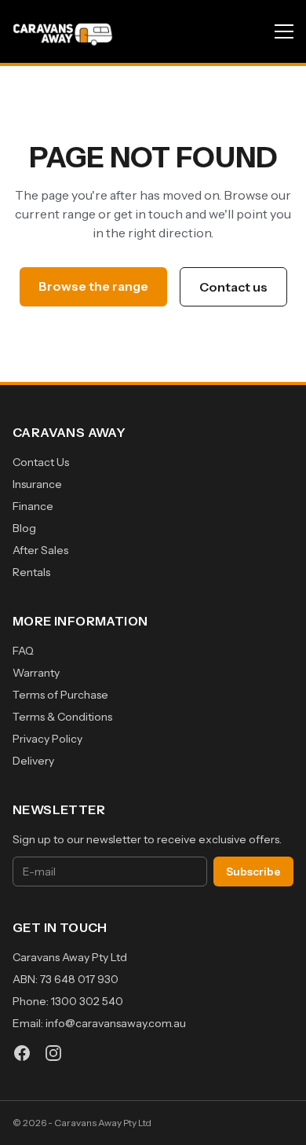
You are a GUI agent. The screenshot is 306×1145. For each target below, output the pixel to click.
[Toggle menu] (284, 31)
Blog (24, 528)
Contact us (233, 287)
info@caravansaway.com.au (116, 1023)
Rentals (31, 572)
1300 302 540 (87, 1001)
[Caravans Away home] (63, 31)
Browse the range (93, 286)
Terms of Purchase (60, 695)
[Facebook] (22, 1053)
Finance (33, 506)
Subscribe (253, 871)
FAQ (23, 651)
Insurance (37, 484)
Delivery (33, 761)
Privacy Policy (47, 739)
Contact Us (41, 462)
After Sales (40, 550)
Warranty (36, 673)
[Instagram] (53, 1053)
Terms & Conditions (62, 717)
